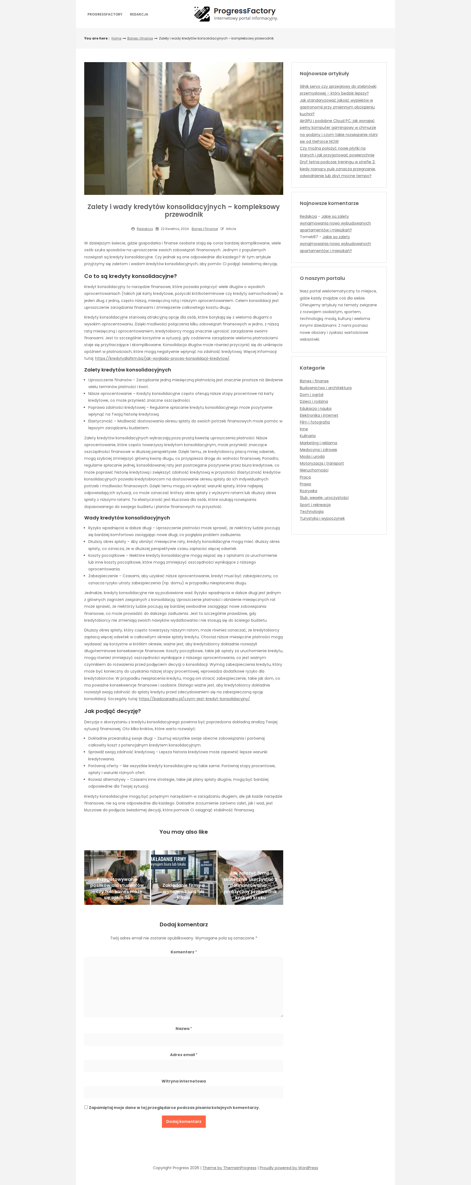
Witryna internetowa (184, 1081)
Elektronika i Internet (319, 415)
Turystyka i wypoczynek (322, 518)
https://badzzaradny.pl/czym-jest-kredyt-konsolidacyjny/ (194, 699)
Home (116, 38)
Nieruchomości (314, 470)
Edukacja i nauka (315, 408)
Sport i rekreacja (315, 504)
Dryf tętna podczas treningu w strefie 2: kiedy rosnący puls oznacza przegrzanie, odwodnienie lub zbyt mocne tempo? (338, 168)
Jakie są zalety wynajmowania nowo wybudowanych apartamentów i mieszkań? (335, 223)
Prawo (305, 484)
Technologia (312, 511)
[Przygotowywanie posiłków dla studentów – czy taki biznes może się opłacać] (117, 877)
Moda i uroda (312, 456)
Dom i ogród (311, 394)
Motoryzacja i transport (322, 463)
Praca (305, 477)
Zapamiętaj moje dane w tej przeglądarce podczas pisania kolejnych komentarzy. (174, 1107)
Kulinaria (308, 436)
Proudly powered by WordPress (289, 1168)
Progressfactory (104, 14)
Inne (304, 429)
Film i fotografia (315, 422)
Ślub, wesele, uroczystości (324, 497)
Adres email (184, 1054)
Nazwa (184, 1028)
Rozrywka (308, 491)
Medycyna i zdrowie (318, 449)
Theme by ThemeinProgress (229, 1168)
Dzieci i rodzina (314, 401)
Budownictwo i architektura (326, 388)
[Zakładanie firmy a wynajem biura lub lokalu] (184, 877)
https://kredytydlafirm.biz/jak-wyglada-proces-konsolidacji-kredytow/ (162, 358)
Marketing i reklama (318, 443)
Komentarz (184, 952)
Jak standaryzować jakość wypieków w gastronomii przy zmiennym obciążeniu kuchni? (337, 107)
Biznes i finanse (140, 38)
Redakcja (139, 14)
